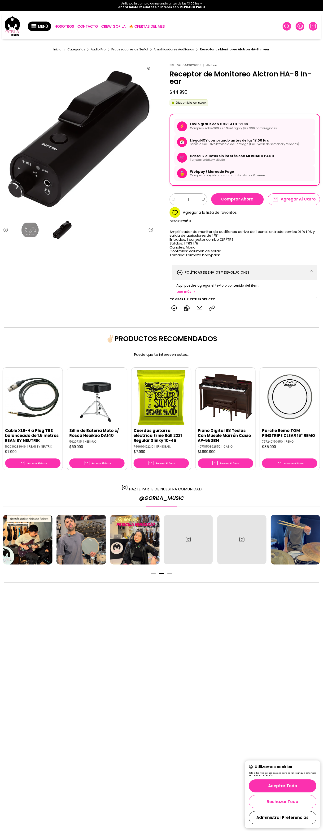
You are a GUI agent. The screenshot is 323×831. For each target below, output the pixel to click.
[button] (39, 26)
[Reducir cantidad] (173, 199)
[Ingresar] (300, 26)
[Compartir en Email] (199, 308)
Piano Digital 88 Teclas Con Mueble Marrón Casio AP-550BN (196, 435)
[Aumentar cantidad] (203, 199)
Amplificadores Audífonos (174, 49)
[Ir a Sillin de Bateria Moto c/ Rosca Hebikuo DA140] (69, 397)
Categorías (76, 49)
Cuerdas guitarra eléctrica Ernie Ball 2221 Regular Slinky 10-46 (130, 435)
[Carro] (313, 26)
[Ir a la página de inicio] (12, 26)
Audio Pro (98, 49)
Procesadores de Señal (129, 49)
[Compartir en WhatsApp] (186, 308)
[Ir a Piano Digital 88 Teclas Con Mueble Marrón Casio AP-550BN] (197, 397)
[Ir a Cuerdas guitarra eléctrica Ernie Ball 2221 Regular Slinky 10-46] (133, 397)
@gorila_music (161, 498)
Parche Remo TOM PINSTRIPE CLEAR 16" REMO (260, 433)
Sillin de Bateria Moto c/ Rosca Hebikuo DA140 (66, 433)
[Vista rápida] (28, 402)
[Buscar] (287, 26)
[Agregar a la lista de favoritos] (28, 390)
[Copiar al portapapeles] (212, 308)
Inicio (57, 49)
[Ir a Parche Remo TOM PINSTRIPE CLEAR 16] (261, 397)
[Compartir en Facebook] (174, 308)
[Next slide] (149, 230)
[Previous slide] (6, 230)
